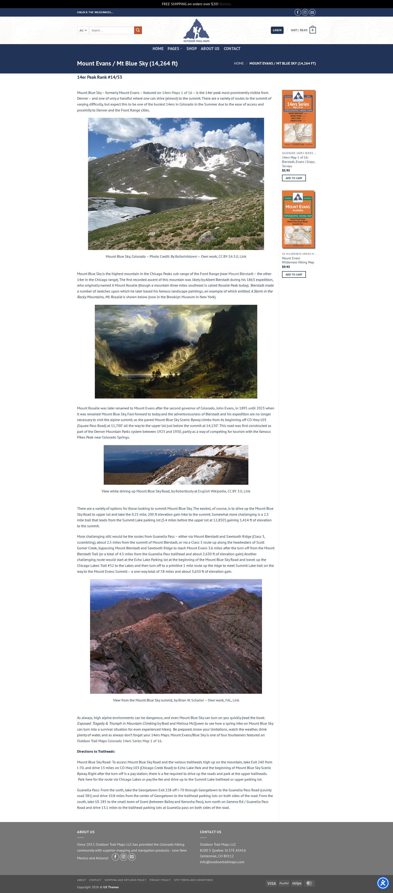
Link (243, 256)
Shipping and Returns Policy (126, 880)
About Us (210, 48)
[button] (277, 30)
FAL (228, 700)
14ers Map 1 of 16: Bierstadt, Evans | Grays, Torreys (298, 161)
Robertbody (184, 491)
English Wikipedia (212, 491)
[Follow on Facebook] (298, 12)
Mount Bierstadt (241, 273)
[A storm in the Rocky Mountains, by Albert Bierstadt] (176, 352)
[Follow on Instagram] (305, 12)
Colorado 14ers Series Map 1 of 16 (134, 741)
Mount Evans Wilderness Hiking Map (298, 260)
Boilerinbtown (186, 256)
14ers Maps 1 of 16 (177, 92)
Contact (232, 48)
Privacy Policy (160, 880)
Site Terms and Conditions (193, 880)
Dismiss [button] (225, 4)
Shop (191, 48)
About (81, 880)
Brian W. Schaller (191, 700)
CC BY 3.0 (235, 491)
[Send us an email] (312, 12)
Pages (173, 48)
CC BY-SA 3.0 (228, 256)
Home (158, 48)
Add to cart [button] (294, 178)
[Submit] (138, 30)
